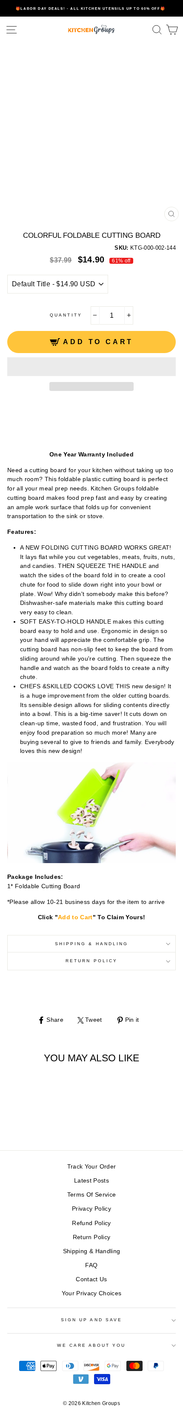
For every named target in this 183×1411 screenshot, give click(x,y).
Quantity (66, 315)
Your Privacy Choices (92, 1293)
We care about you (91, 1345)
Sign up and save (91, 1319)
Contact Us (91, 1279)
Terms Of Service (91, 1195)
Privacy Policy (91, 1209)
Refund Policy (91, 1223)
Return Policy (91, 960)
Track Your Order (91, 1166)
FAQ (91, 1265)
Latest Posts (91, 1180)
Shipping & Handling (91, 943)
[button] (91, 366)
